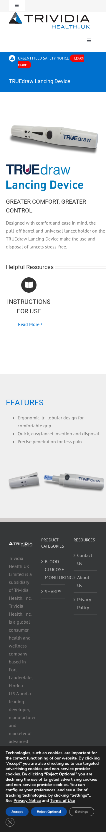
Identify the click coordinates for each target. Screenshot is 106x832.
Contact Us (84, 559)
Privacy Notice (27, 800)
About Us (83, 581)
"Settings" (79, 795)
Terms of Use (62, 800)
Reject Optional (49, 811)
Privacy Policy (84, 603)
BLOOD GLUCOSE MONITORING (53, 569)
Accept (17, 811)
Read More (28, 324)
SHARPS (53, 591)
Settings (81, 811)
